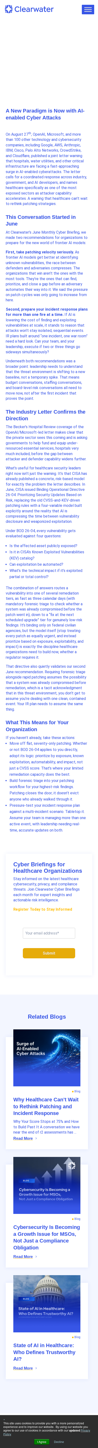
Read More (23, 1138)
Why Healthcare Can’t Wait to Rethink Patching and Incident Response (45, 1106)
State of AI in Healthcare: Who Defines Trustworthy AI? (44, 1352)
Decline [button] (59, 1442)
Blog (13, 51)
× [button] (4, 1419)
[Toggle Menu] (88, 9)
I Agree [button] (41, 1442)
